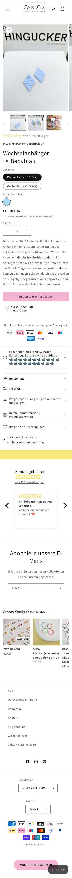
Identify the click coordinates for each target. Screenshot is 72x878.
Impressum (15, 709)
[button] (8, 8)
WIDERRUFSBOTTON (36, 865)
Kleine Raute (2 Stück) (22, 177)
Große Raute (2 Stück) (22, 186)
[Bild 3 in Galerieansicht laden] (54, 123)
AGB (10, 690)
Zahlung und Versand (22, 744)
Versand (20, 216)
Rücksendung (17, 727)
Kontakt (13, 718)
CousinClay (40, 844)
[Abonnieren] (59, 588)
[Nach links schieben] (4, 123)
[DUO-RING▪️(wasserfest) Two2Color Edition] (46, 632)
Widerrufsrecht (17, 736)
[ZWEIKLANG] (16, 632)
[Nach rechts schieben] (67, 123)
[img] (38, 476)
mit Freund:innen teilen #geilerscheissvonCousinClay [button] (25, 440)
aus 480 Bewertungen (29, 482)
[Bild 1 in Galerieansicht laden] (18, 123)
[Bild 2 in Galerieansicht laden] (36, 123)
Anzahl (7, 223)
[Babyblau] (6, 201)
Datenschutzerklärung (22, 699)
